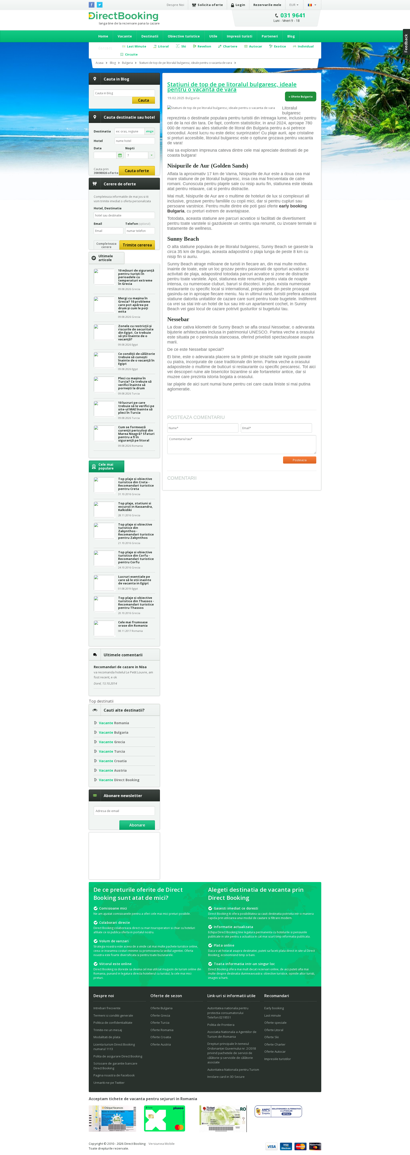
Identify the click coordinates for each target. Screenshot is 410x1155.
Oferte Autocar (275, 1051)
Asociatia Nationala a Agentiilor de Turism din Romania (231, 1034)
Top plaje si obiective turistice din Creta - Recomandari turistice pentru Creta (136, 484)
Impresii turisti (239, 36)
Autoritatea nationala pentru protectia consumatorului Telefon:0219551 (227, 1012)
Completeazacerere (106, 245)
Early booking (274, 1008)
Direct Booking (123, 16)
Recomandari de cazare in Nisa (120, 667)
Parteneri (270, 36)
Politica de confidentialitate (112, 1022)
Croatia (113, 761)
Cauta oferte (137, 170)
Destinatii (149, 36)
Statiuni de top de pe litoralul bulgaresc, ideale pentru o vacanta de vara (232, 86)
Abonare (137, 825)
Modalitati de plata (106, 1037)
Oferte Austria (160, 1044)
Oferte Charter (274, 1044)
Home (103, 36)
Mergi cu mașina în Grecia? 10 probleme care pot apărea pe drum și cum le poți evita (134, 305)
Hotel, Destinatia (107, 208)
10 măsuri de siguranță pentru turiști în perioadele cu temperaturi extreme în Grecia (136, 277)
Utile (213, 36)
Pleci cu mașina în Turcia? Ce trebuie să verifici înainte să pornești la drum (135, 383)
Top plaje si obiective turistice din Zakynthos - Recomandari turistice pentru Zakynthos (136, 531)
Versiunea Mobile (162, 1143)
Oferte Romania (161, 1030)
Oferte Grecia (160, 1015)
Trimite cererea (137, 245)
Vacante (125, 36)
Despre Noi (175, 5)
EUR (292, 5)
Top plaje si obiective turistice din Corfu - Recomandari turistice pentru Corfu (136, 557)
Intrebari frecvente (107, 1008)
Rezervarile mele (267, 5)
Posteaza (300, 460)
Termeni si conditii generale (113, 1015)
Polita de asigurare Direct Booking (117, 1056)
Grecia (112, 742)
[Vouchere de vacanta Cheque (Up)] (112, 1130)
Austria (113, 770)
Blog (291, 36)
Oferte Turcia (159, 1022)
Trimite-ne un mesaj (107, 1030)
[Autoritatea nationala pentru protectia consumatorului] (278, 1115)
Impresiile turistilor (277, 1059)
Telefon (137, 223)
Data (98, 148)
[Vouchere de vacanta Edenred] (223, 1130)
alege (150, 131)
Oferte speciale (275, 1022)
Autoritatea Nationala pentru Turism (233, 1069)
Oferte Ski (271, 1037)
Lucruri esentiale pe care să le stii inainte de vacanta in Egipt (134, 579)
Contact (105, 47)
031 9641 (293, 15)
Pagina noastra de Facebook (114, 1075)
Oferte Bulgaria (161, 1008)
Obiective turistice (184, 36)
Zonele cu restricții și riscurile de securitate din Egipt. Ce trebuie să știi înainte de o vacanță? (136, 332)
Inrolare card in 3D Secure (226, 1077)
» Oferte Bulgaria (301, 96)
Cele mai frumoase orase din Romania (133, 624)
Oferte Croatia (160, 1037)
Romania (114, 723)
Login (240, 5)
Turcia (112, 751)
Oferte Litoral (273, 1030)
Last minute (272, 1015)
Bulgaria (113, 732)
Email (98, 223)
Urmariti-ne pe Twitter (109, 1082)
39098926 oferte (106, 173)
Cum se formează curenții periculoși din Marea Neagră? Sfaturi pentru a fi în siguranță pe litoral (136, 433)
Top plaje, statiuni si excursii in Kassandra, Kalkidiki (135, 506)
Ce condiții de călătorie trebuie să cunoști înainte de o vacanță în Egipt (136, 359)
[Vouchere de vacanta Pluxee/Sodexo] (164, 1130)
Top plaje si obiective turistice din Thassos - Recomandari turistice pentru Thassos (136, 603)
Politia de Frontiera (220, 1025)
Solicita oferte (210, 5)
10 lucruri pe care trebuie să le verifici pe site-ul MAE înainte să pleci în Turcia (136, 407)
